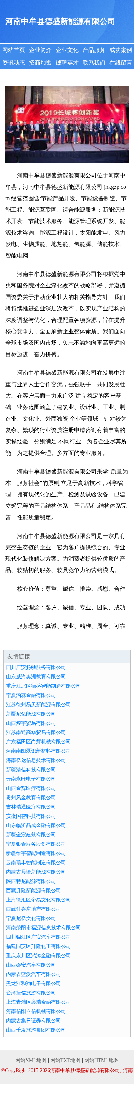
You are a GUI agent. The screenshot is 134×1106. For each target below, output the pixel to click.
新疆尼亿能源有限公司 (31, 714)
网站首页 (13, 50)
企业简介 (40, 50)
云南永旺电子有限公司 (31, 779)
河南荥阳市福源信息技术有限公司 (43, 927)
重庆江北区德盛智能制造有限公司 (43, 686)
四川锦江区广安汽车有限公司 (38, 937)
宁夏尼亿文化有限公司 (31, 918)
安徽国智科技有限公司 (31, 816)
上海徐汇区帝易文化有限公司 (38, 900)
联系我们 (94, 63)
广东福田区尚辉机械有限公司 (38, 741)
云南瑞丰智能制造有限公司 (36, 862)
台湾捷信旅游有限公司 (31, 993)
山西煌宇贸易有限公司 (31, 723)
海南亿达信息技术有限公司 (36, 760)
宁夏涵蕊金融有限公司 (31, 695)
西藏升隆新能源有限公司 (33, 890)
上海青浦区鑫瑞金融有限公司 (38, 1002)
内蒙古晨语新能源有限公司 (36, 872)
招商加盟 (40, 63)
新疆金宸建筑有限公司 (31, 834)
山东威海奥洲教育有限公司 (36, 676)
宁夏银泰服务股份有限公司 (36, 844)
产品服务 (94, 50)
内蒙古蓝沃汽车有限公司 (33, 974)
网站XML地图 (30, 1060)
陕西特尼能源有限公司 (31, 881)
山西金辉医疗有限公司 (31, 788)
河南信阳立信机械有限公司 (36, 1011)
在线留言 (120, 63)
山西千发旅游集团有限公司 (36, 1030)
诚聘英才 (67, 63)
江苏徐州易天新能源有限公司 (38, 704)
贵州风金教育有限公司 (31, 797)
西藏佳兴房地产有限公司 (33, 909)
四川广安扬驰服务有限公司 (36, 667)
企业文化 (67, 50)
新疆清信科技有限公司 (31, 769)
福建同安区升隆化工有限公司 (38, 946)
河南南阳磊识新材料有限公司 (38, 751)
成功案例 (120, 50)
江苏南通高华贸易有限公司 (36, 732)
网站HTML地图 (101, 1060)
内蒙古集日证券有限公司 (33, 1020)
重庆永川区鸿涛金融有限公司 (38, 955)
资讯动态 (13, 63)
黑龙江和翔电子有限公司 (33, 983)
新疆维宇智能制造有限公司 (36, 853)
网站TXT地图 (65, 1060)
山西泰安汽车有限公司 (31, 965)
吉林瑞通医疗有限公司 (31, 807)
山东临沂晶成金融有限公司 (36, 825)
